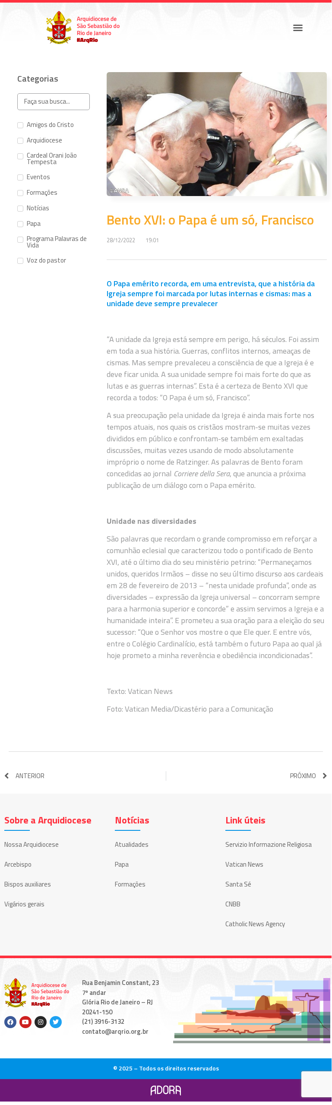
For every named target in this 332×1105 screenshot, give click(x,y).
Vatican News (244, 864)
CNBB (232, 904)
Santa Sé (238, 884)
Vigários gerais (24, 904)
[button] (298, 27)
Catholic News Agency (255, 924)
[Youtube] (25, 1022)
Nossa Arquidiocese (31, 844)
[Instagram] (41, 1022)
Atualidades (132, 844)
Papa (122, 864)
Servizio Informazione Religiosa (268, 844)
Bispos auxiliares (27, 884)
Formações (130, 884)
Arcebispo (18, 864)
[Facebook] (10, 1022)
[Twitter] (56, 1022)
